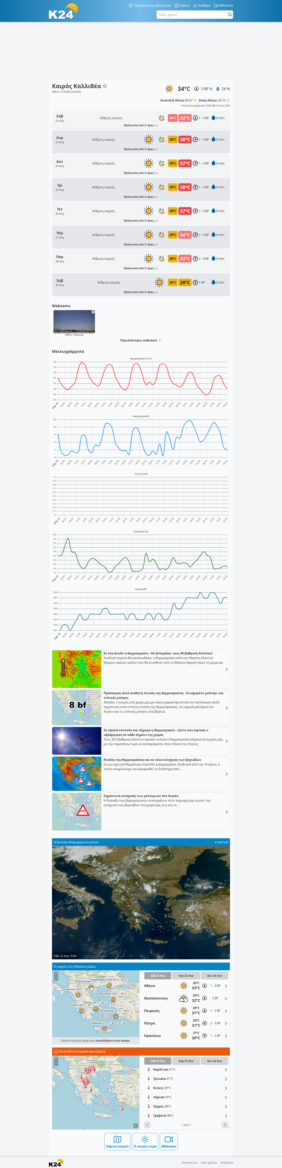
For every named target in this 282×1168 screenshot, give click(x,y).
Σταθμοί (204, 5)
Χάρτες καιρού (117, 1146)
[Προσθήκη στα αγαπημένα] (104, 86)
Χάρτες (184, 5)
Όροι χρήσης (209, 1162)
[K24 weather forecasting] (63, 11)
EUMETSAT (221, 842)
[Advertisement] (141, 51)
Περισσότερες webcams (139, 340)
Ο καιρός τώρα (145, 1146)
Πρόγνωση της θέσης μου (152, 5)
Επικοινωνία (190, 1162)
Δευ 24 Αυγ (214, 975)
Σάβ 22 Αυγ (157, 975)
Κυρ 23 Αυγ (186, 975)
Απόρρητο (226, 1162)
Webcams (225, 5)
